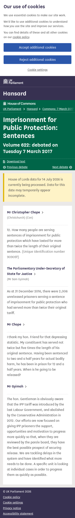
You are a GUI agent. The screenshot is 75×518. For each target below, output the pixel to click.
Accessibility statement (18, 513)
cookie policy (21, 37)
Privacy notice (12, 508)
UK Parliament (12, 109)
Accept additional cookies (37, 47)
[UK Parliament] (13, 81)
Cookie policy (11, 497)
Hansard (14, 93)
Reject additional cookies (37, 60)
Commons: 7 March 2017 (57, 109)
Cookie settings (38, 70)
